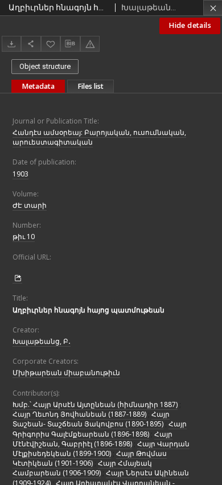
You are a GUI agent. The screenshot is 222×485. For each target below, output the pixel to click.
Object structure (45, 66)
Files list (90, 86)
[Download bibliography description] (70, 44)
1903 (20, 174)
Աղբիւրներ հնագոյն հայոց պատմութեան (89, 310)
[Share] (30, 43)
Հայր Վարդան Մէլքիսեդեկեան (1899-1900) (101, 448)
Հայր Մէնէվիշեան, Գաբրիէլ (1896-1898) (92, 439)
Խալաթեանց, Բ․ (42, 341)
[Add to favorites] (50, 43)
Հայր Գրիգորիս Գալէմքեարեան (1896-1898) (100, 428)
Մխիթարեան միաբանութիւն (66, 372)
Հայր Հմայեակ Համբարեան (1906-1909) (82, 468)
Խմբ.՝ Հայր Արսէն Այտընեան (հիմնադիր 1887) (95, 404)
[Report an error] (90, 43)
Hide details (189, 25)
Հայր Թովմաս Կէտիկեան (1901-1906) (90, 458)
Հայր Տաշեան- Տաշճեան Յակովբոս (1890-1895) (91, 419)
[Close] (212, 7)
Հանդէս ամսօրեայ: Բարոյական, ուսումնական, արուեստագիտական (99, 137)
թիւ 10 (24, 236)
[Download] (11, 43)
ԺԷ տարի (30, 205)
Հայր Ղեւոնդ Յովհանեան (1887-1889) (79, 414)
